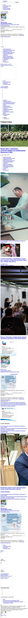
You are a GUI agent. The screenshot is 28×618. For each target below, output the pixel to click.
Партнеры (5, 7)
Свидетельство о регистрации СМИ (11, 600)
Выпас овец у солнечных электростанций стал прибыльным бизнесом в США (13, 150)
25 (1, 31)
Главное (5, 100)
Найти (17, 2)
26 (1, 395)
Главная (5, 117)
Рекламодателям (6, 9)
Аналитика (5, 59)
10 (3, 538)
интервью (3, 172)
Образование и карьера (8, 58)
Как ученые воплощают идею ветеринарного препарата (13, 430)
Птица (4, 104)
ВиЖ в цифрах (6, 114)
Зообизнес (5, 54)
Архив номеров (6, 8)
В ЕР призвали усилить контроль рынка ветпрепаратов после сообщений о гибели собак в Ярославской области (13, 403)
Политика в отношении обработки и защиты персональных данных (13, 602)
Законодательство (7, 49)
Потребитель (6, 110)
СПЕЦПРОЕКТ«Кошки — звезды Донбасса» (7, 265)
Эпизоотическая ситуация (9, 50)
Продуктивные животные (9, 52)
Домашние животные (8, 53)
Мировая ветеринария (8, 57)
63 (3, 31)
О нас (4, 4)
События (5, 115)
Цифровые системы (7, 51)
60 (3, 395)
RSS (4, 599)
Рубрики (5, 1)
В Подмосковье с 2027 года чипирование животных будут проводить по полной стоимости (13, 405)
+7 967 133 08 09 (4, 86)
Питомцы (3, 243)
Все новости (6, 61)
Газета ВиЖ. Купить (5, 25)
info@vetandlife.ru (4, 12)
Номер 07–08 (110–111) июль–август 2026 (10, 24)
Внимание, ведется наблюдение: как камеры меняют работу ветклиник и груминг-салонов (14, 429)
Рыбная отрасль (6, 105)
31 (1, 538)
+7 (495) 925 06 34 (5, 573)
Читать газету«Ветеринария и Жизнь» (6, 23)
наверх (2, 550)
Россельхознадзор (7, 5)
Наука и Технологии (7, 56)
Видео (4, 60)
